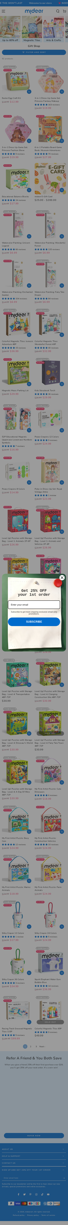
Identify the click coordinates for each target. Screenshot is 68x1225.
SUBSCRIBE (34, 621)
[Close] (62, 578)
